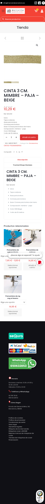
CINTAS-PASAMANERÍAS (12, 145)
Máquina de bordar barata (19, 429)
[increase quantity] (16, 137)
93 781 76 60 (13, 395)
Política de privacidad (17, 420)
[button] (37, 45)
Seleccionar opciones (13, 266)
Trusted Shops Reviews (22, 165)
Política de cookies (16, 418)
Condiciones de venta (17, 422)
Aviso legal (13, 424)
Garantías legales (15, 427)
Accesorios (33, 143)
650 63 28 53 (13, 398)
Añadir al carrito (29, 137)
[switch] (40, 500)
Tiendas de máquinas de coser (20, 438)
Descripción (23, 160)
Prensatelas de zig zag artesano (12, 297)
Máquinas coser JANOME (18, 431)
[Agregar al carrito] (38, 231)
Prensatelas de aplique (32, 251)
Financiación (13, 440)
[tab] (22, 160)
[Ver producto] (19, 231)
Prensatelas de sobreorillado (13, 251)
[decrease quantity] (6, 137)
